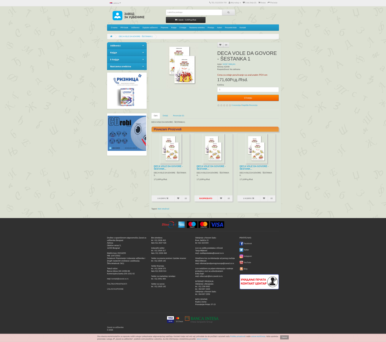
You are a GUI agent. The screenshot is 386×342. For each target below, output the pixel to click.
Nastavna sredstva (197, 28)
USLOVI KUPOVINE (115, 289)
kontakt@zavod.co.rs (119, 279)
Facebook (248, 243)
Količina (220, 85)
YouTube (247, 262)
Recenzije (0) (178, 116)
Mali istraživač (163, 209)
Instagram (248, 256)
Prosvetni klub (231, 28)
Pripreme (164, 28)
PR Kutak (124, 28)
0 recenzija (236, 105)
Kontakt (243, 28)
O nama (114, 28)
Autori (219, 28)
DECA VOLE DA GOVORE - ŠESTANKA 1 (136, 36)
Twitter (246, 250)
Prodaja (211, 28)
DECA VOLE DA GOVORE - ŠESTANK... (168, 167)
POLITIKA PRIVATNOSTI (117, 284)
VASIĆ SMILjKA (229, 64)
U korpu (248, 98)
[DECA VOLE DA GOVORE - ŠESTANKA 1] (182, 65)
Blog (245, 269)
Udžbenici (135, 28)
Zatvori (284, 337)
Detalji (165, 116)
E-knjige (183, 28)
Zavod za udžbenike (115, 327)
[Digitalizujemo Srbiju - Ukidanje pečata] (259, 281)
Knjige (174, 28)
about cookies (202, 339)
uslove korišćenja (258, 336)
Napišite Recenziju (250, 105)
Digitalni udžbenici (150, 28)
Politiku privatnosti (237, 336)
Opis (156, 116)
